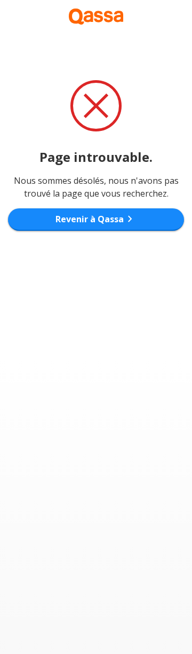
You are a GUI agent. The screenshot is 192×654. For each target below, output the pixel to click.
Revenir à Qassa (96, 219)
